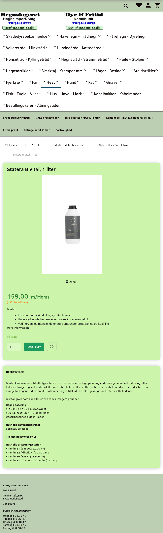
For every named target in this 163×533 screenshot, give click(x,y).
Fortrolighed (64, 130)
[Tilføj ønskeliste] (51, 347)
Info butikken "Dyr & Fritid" (82, 117)
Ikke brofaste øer (47, 117)
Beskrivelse (15, 372)
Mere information (18, 327)
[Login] (148, 5)
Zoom (73, 282)
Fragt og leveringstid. (16, 117)
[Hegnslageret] (52, 21)
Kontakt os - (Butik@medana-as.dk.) (129, 117)
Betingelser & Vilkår (37, 130)
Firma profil (10, 130)
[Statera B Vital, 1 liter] (72, 224)
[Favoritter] (139, 5)
